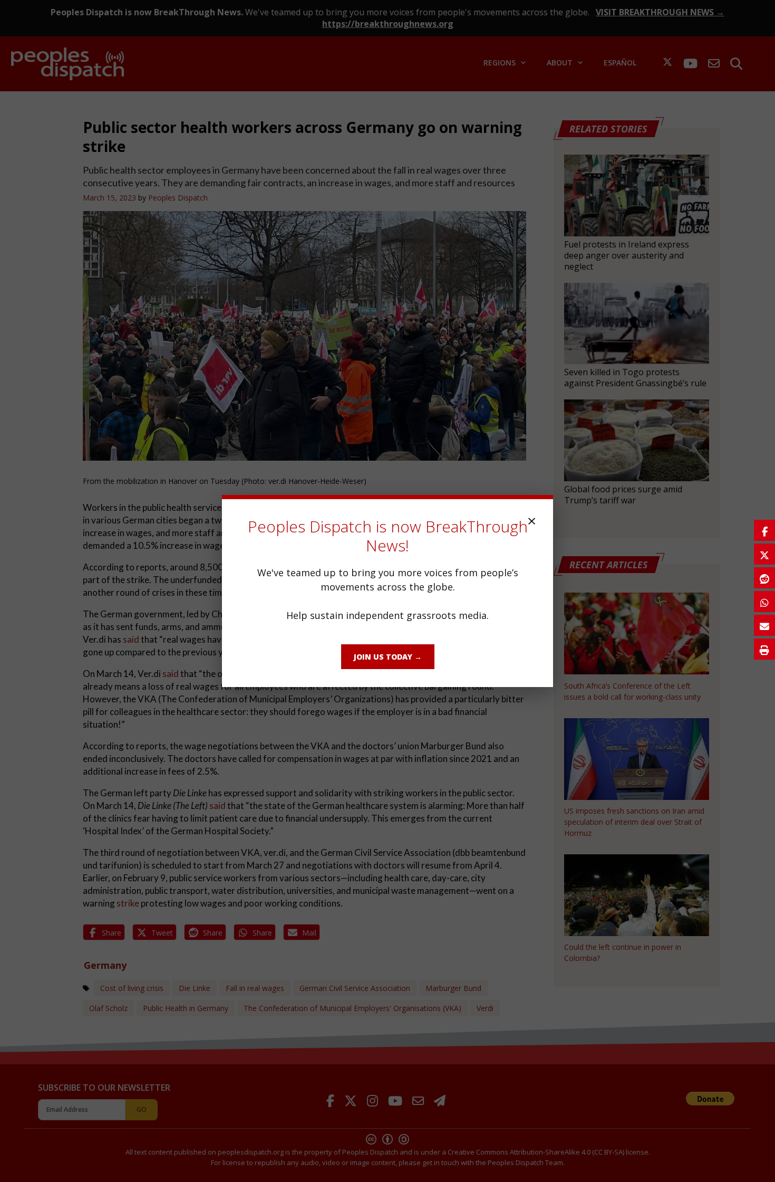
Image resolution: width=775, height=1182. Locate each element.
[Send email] (764, 625)
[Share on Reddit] (764, 577)
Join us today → (388, 657)
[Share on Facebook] (764, 530)
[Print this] (764, 649)
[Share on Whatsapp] (764, 601)
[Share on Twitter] (764, 554)
